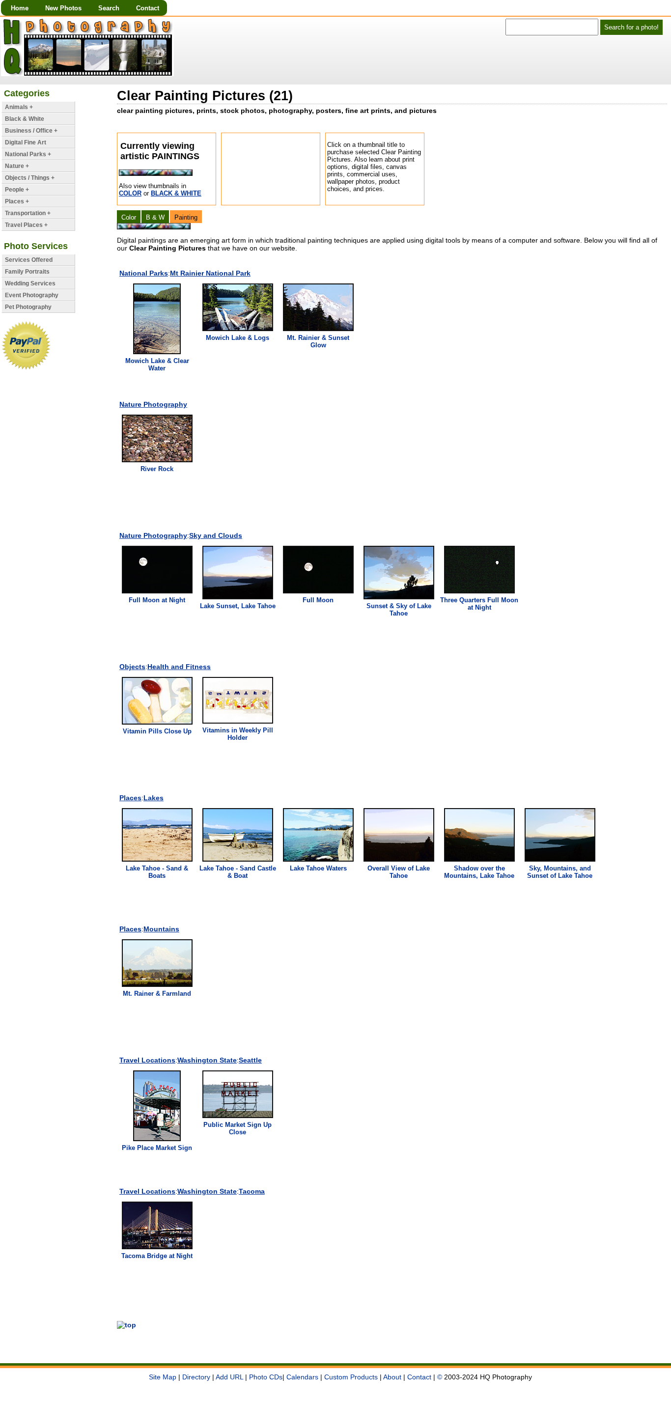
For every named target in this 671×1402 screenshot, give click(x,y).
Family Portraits (27, 271)
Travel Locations (147, 1060)
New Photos (63, 8)
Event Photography (31, 295)
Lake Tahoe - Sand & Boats (157, 872)
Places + (17, 201)
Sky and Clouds (215, 535)
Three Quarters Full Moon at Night (479, 603)
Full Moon (318, 600)
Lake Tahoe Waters (318, 868)
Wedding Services (30, 283)
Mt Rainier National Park (210, 273)
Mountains (161, 929)
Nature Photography (153, 404)
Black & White (24, 118)
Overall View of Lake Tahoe (398, 872)
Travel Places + (26, 225)
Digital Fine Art (25, 142)
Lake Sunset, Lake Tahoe (238, 606)
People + (17, 189)
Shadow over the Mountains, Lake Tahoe (479, 872)
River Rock (156, 469)
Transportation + (28, 213)
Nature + (17, 166)
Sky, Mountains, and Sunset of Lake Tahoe (559, 872)
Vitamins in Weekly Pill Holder (237, 734)
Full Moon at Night (157, 600)
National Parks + (28, 154)
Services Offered (29, 259)
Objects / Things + (30, 177)
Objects (132, 667)
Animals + (19, 107)
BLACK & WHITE (176, 193)
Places (130, 798)
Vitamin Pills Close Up (157, 731)
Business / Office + (31, 130)
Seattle (250, 1060)
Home (19, 8)
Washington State (207, 1060)
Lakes (153, 798)
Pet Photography (28, 307)
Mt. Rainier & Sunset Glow (318, 341)
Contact (147, 8)
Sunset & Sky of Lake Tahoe (398, 609)
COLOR (130, 193)
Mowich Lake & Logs (237, 337)
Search (108, 8)
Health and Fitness (179, 667)
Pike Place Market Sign (157, 1147)
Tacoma (252, 1191)
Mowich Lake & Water (157, 364)
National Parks (143, 273)
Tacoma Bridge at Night (157, 1256)
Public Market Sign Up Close (237, 1128)
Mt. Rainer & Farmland (157, 993)
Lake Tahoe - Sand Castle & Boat (237, 872)
